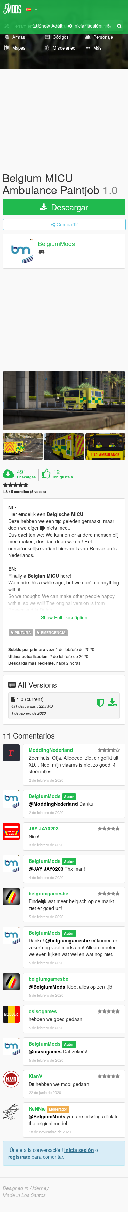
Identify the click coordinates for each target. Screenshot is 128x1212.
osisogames (43, 1011)
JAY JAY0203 (44, 828)
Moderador (58, 1109)
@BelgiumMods (47, 986)
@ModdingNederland (53, 803)
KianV (35, 1076)
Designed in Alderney (26, 1188)
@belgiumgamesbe (67, 940)
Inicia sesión (79, 1149)
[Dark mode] (109, 25)
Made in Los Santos (24, 1195)
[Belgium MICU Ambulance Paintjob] (64, 400)
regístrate (19, 1156)
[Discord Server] (41, 251)
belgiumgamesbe (48, 893)
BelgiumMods (56, 243)
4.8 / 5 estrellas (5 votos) (24, 491)
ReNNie (37, 1108)
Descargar (68, 207)
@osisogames (45, 1051)
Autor (69, 796)
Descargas (26, 477)
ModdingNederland (51, 749)
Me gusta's (63, 477)
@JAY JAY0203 (46, 868)
